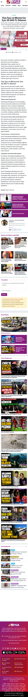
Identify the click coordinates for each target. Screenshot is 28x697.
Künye (23, 679)
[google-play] (20, 653)
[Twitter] (15, 230)
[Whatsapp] (22, 648)
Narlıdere (19, 689)
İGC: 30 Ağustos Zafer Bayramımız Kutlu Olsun (19, 586)
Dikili (3, 686)
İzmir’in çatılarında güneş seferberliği (18, 573)
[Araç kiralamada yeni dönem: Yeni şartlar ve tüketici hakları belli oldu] (21, 267)
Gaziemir (10, 686)
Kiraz (21, 688)
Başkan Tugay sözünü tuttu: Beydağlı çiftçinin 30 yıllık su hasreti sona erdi (18, 579)
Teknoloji (24, 5)
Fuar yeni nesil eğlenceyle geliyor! (17, 566)
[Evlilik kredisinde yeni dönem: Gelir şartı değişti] (7, 267)
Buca (17, 685)
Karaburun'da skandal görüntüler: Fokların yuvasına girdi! (19, 553)
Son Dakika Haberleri (5, 672)
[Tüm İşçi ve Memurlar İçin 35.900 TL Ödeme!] (14, 39)
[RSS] (25, 648)
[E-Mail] (10, 230)
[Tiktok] (18, 648)
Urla (22, 691)
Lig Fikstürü (5, 679)
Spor (19, 5)
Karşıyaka (10, 688)
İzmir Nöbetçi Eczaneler (6, 659)
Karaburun (4, 688)
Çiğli (25, 685)
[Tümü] (26, 546)
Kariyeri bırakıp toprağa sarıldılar (17, 559)
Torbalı (19, 691)
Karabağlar (22, 686)
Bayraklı (22, 683)
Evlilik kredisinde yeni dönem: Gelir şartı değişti (7, 273)
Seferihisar (7, 691)
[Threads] (20, 648)
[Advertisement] (14, 605)
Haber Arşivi (19, 671)
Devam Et (11, 227)
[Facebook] (12, 230)
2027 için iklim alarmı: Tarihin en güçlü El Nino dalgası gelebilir (6, 260)
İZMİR (4, 683)
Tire (15, 691)
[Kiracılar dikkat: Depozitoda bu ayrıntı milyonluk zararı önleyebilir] (7, 240)
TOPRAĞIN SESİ (14, 556)
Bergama (4, 685)
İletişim (11, 681)
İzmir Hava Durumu (21, 658)
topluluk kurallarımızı (15, 299)
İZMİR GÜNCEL (14, 570)
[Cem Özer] (4, 222)
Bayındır (17, 683)
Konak (3, 689)
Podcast (16, 681)
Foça (6, 686)
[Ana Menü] (1, 2)
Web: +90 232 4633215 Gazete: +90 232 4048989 (15, 640)
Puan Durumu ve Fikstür (6, 668)
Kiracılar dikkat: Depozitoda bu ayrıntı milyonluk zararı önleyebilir (6, 247)
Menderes (8, 689)
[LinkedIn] (13, 648)
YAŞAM (14, 15)
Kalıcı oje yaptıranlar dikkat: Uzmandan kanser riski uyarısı (20, 246)
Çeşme (21, 685)
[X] (5, 648)
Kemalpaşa (16, 688)
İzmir (2, 5)
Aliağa (8, 683)
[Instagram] (17, 230)
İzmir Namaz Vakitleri (6, 663)
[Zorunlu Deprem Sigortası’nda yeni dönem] (21, 254)
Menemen (13, 689)
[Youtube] (15, 648)
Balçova (13, 683)
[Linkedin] (20, 230)
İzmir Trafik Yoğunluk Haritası (19, 663)
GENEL (12, 550)
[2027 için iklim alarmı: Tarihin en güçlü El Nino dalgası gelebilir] (7, 254)
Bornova (13, 685)
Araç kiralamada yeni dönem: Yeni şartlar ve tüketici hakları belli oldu (20, 273)
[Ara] (26, 2)
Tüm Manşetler (19, 667)
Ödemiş (24, 689)
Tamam (21, 695)
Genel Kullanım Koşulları (15, 679)
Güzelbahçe (16, 686)
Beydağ (9, 685)
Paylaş (4, 48)
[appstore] (8, 653)
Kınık (24, 688)
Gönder (4, 294)
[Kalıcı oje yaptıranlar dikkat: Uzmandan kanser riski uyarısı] (21, 240)
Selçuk (12, 691)
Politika (14, 5)
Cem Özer (9, 52)
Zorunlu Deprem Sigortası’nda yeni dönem (20, 260)
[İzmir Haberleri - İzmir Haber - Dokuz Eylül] (13, 2)
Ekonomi (8, 5)
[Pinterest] (8, 648)
